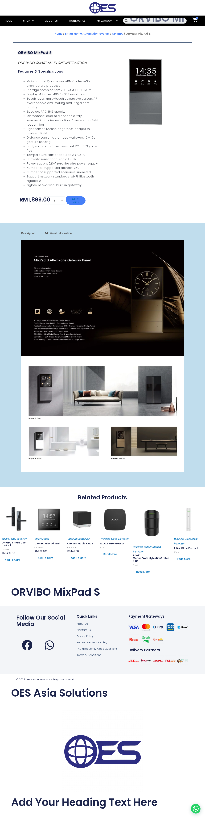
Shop (26, 20)
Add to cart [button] (12, 560)
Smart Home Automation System (87, 33)
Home (8, 20)
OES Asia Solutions (59, 693)
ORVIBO (117, 33)
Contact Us (77, 20)
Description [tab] (28, 233)
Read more (110, 554)
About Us (51, 20)
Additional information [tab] (58, 233)
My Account (105, 20)
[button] (196, 809)
